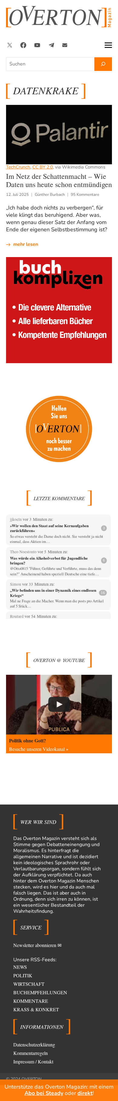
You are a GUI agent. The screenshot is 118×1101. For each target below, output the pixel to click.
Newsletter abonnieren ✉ (37, 945)
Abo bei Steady (44, 1093)
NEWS (20, 967)
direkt (85, 1093)
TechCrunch (18, 167)
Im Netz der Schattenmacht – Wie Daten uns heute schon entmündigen (59, 180)
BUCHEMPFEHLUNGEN (40, 992)
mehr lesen (25, 244)
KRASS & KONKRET (36, 1009)
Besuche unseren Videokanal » (38, 749)
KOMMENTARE (30, 1001)
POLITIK (22, 975)
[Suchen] (103, 64)
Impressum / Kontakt (33, 1061)
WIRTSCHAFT (28, 984)
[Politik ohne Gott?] (59, 705)
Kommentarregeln (30, 1053)
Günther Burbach (50, 194)
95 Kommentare (85, 194)
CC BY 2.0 (42, 167)
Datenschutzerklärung (34, 1044)
